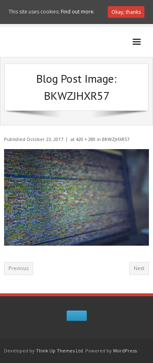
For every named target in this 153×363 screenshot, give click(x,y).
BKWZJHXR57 (115, 139)
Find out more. (78, 11)
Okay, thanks (126, 12)
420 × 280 (85, 139)
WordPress (125, 351)
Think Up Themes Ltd (59, 351)
